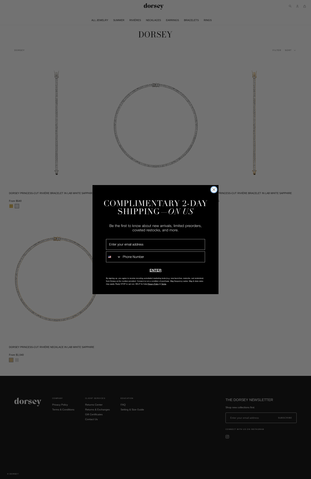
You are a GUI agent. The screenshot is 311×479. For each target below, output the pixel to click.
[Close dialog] (214, 189)
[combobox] (113, 257)
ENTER (155, 270)
